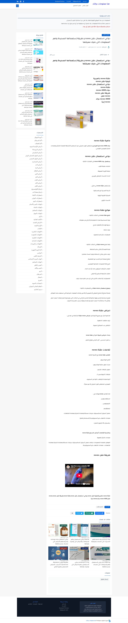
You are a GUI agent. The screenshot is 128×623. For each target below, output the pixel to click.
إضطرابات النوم (37, 201)
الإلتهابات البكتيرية (37, 231)
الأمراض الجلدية (37, 222)
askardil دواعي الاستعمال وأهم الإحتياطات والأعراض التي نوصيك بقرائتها (79, 542)
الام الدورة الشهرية (36, 250)
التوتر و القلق (38, 265)
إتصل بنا (69, 1)
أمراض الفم (38, 177)
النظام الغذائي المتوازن (35, 286)
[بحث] (17, 5)
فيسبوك (40, 604)
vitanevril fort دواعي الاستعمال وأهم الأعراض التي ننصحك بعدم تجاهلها (25, 70)
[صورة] (38, 42)
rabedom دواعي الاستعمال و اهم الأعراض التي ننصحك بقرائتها (25, 96)
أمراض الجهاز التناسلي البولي (33, 155)
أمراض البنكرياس (37, 152)
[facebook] (23, 1)
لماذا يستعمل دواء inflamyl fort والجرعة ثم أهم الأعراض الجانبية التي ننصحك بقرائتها (25, 79)
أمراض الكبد (38, 183)
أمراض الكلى (38, 186)
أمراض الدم (38, 164)
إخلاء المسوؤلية (77, 1)
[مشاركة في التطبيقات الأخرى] (72, 513)
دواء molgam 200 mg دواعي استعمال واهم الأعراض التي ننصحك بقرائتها (25, 52)
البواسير (39, 253)
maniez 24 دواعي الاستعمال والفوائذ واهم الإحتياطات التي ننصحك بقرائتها (26, 88)
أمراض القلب (106, 35)
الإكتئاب (39, 228)
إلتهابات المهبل (38, 213)
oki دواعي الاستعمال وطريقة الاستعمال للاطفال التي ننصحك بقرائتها (25, 43)
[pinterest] (21, 1)
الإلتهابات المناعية (37, 240)
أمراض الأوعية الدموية (36, 146)
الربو (40, 271)
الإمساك (39, 247)
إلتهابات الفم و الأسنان (35, 204)
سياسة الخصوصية (59, 1)
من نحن (84, 1)
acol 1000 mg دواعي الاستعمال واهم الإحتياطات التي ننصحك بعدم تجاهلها (101, 565)
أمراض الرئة (38, 168)
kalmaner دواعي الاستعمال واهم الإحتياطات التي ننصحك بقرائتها (25, 105)
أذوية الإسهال (38, 137)
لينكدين (30, 604)
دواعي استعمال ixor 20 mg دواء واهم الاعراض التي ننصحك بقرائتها (25, 123)
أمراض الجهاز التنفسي (35, 158)
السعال (40, 277)
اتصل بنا (64, 606)
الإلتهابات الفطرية (37, 237)
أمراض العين (38, 174)
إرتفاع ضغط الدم (37, 192)
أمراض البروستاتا (37, 149)
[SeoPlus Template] (109, 621)
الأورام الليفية (38, 225)
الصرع (40, 280)
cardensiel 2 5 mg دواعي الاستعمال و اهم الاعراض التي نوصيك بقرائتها (80, 565)
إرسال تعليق (104, 579)
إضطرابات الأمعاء (37, 195)
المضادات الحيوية (37, 283)
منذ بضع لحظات (105, 537)
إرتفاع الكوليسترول (36, 189)
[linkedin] (18, 1)
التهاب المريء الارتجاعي (35, 259)
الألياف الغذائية (38, 219)
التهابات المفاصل (37, 262)
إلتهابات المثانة (38, 207)
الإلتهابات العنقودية (36, 234)
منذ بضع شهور (28, 39)
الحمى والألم (38, 268)
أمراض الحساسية (37, 161)
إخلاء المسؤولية (64, 610)
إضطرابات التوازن (37, 198)
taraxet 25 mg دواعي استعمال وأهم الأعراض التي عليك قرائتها (26, 114)
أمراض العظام (38, 171)
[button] (99, 513)
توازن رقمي (85, 5)
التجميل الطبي (38, 256)
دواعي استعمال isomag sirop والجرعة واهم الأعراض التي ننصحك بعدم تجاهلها (59, 542)
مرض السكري (77, 5)
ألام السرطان (38, 140)
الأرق (40, 216)
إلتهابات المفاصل (37, 210)
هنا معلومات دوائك (101, 4)
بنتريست (35, 604)
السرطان (39, 274)
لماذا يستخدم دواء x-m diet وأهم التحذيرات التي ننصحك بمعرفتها (25, 61)
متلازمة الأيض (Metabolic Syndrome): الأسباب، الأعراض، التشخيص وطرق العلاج (59, 565)
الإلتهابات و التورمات (36, 244)
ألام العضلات (38, 143)
